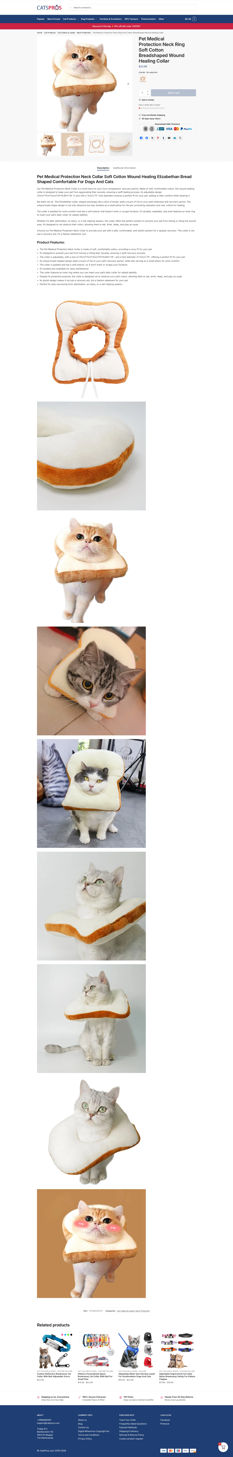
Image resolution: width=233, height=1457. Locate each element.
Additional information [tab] (124, 167)
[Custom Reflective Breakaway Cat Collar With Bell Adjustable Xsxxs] (55, 1350)
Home (39, 33)
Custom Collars (64, 1371)
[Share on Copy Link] (180, 137)
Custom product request (131, 1438)
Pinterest (164, 1423)
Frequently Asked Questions (133, 1423)
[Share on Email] (169, 137)
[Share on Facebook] (146, 137)
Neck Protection (84, 33)
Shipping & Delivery (128, 1431)
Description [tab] (103, 167)
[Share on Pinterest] (157, 137)
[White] (143, 79)
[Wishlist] (70, 1336)
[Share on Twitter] (152, 137)
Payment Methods (128, 1427)
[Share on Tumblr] (163, 137)
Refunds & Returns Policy (131, 1435)
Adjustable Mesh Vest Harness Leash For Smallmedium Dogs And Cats (136, 1375)
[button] (128, 84)
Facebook (165, 1420)
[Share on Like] (141, 137)
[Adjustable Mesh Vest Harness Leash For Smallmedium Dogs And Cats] (136, 1350)
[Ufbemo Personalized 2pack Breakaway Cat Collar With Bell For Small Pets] (96, 1350)
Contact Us (83, 1427)
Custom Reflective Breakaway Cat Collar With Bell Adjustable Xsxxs (54, 1375)
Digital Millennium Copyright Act (93, 1431)
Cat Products (49, 33)
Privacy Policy (85, 1438)
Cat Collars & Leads (66, 33)
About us (82, 1420)
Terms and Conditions (88, 1435)
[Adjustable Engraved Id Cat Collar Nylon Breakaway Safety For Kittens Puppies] (177, 1350)
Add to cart (173, 92)
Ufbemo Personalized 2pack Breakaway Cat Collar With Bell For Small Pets (95, 1376)
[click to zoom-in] (84, 84)
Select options (55, 1388)
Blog (80, 1423)
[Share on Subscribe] (174, 137)
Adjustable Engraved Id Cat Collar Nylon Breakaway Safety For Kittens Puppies (177, 1376)
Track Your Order (127, 1420)
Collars (142, 1371)
